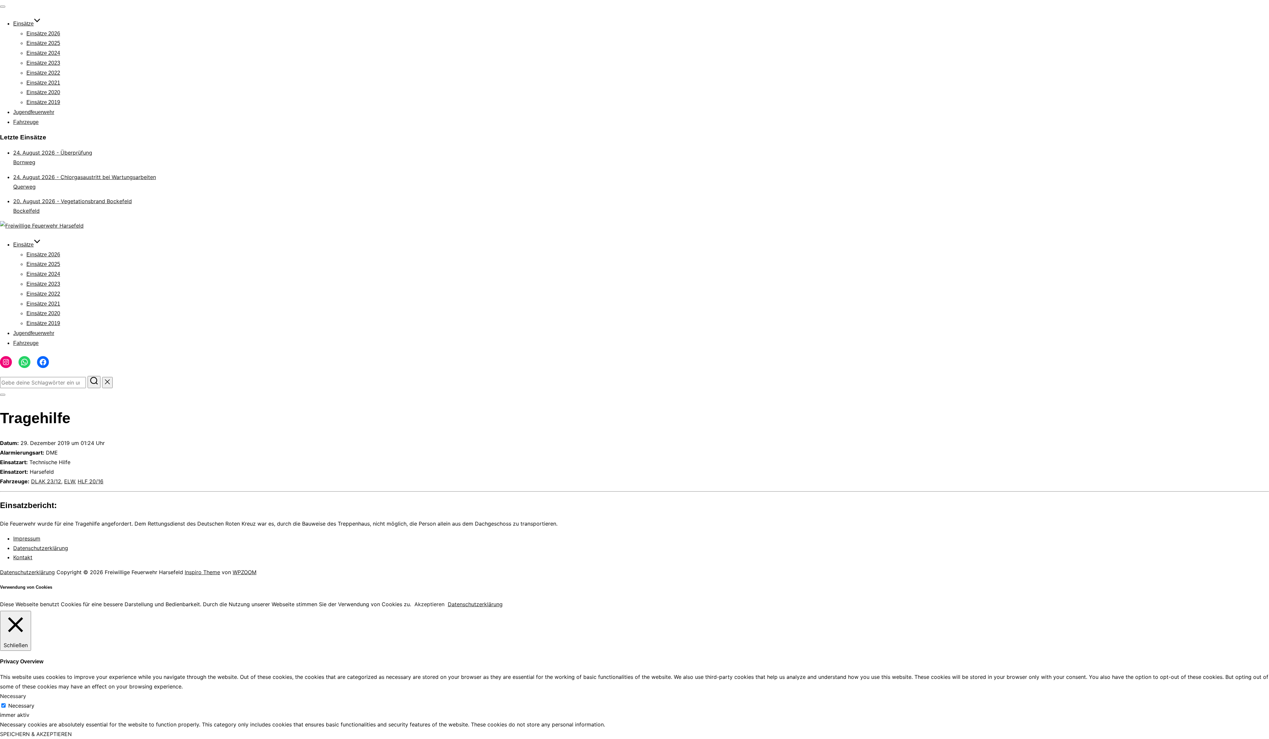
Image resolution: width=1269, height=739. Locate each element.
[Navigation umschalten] (2, 7)
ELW (69, 481)
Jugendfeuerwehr (33, 112)
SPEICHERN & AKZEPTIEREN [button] (36, 734)
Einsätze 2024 (43, 53)
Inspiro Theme (202, 572)
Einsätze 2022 (43, 73)
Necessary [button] (13, 696)
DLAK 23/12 (46, 481)
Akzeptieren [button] (429, 604)
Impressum (26, 538)
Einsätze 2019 (43, 102)
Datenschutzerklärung (40, 548)
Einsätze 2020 (43, 92)
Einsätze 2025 (43, 43)
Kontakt (22, 557)
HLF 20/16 (90, 481)
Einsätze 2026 (43, 33)
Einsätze (23, 23)
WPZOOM (244, 572)
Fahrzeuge (26, 122)
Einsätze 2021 (43, 83)
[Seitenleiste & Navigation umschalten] (2, 395)
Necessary (21, 705)
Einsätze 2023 (43, 63)
